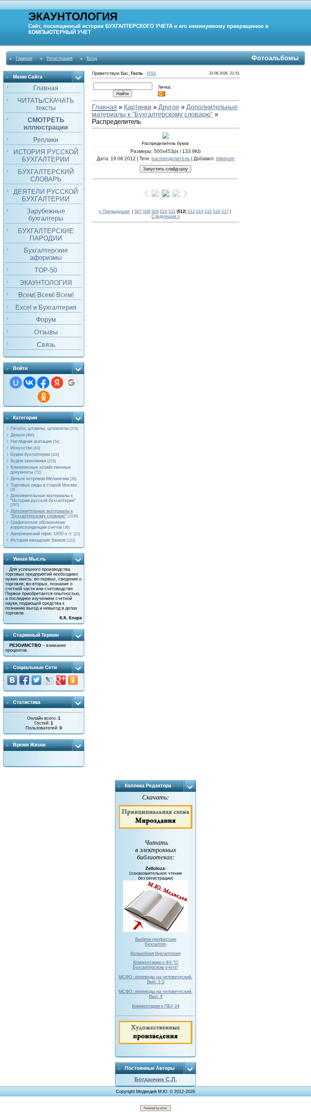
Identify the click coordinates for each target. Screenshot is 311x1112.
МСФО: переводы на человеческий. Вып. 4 (155, 994)
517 (225, 211)
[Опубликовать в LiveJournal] (48, 680)
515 (208, 211)
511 (171, 211)
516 (216, 211)
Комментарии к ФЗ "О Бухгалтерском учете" (156, 965)
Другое (168, 107)
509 (155, 211)
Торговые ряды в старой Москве (44, 485)
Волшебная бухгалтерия (155, 953)
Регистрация (59, 58)
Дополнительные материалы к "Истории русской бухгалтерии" (43, 498)
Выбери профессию (155, 939)
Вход (92, 58)
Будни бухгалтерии (30, 454)
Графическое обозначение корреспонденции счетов (38, 524)
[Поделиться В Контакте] (12, 680)
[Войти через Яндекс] (57, 382)
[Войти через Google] (71, 382)
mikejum (225, 159)
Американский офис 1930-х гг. (41, 533)
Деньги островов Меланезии (40, 478)
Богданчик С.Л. (155, 1079)
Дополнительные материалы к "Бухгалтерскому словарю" (42, 513)
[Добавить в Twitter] (36, 680)
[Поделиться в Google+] (61, 680)
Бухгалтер (155, 944)
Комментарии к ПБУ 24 (155, 1006)
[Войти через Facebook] (43, 382)
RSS (151, 73)
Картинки (137, 107)
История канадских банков (38, 540)
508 (146, 211)
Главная (24, 58)
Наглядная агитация (31, 441)
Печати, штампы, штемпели (39, 428)
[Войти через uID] (16, 382)
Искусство (21, 447)
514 (199, 211)
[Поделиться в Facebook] (24, 680)
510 (163, 211)
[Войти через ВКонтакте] (29, 382)
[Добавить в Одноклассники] (73, 680)
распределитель (170, 159)
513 (191, 211)
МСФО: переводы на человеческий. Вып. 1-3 (155, 979)
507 (138, 211)
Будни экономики (28, 460)
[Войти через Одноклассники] (44, 397)
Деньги (18, 434)
